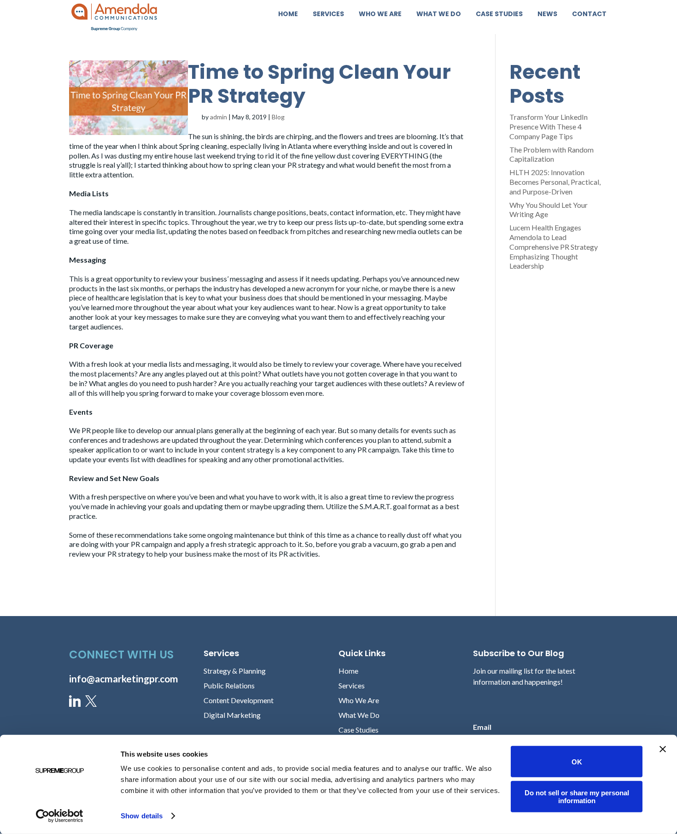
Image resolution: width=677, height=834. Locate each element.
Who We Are (380, 14)
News (547, 14)
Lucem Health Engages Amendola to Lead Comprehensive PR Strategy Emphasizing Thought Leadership (553, 246)
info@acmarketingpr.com (123, 678)
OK (577, 761)
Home (288, 14)
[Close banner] (662, 749)
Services (328, 14)
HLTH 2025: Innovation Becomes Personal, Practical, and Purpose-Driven (555, 182)
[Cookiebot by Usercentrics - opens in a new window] (59, 816)
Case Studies (499, 14)
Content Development (239, 700)
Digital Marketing (232, 715)
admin (218, 117)
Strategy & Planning (235, 670)
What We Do (438, 14)
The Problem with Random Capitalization (551, 154)
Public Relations (229, 685)
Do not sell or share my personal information (577, 796)
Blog (278, 117)
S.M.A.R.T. (375, 506)
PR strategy (306, 164)
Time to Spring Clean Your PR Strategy (319, 84)
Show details (142, 816)
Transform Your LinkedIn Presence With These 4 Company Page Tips (548, 126)
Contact (589, 14)
